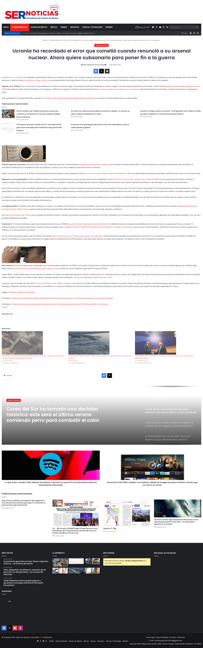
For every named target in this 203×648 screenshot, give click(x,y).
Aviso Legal (150, 637)
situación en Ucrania (12, 77)
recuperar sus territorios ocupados (93, 164)
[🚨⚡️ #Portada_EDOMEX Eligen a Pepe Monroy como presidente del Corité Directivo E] (76, 512)
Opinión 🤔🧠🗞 (109, 528)
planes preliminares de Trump (17, 215)
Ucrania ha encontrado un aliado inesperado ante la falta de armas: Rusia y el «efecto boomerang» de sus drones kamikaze (62, 298)
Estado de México (39, 27)
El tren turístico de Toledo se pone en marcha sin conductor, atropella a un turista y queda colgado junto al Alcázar (38, 114)
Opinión (108, 27)
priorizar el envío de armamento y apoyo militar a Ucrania (37, 268)
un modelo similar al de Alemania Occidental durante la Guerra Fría (70, 98)
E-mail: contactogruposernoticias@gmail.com (165, 640)
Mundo (64, 27)
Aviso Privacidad (162, 637)
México (54, 27)
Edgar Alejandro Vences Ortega (93, 65)
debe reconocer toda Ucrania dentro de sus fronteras (117, 89)
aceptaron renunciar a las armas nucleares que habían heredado (133, 179)
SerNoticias (47, 637)
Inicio (46, 40)
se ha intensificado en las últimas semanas (53, 283)
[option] (101, 415)
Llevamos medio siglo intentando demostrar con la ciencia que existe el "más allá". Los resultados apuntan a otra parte (176, 521)
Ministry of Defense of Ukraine (22, 292)
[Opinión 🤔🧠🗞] (126, 512)
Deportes (74, 27)
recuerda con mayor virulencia (36, 80)
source (5, 307)
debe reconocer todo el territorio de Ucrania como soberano (78, 236)
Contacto (172, 637)
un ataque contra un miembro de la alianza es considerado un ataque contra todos (98, 227)
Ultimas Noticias (19, 27)
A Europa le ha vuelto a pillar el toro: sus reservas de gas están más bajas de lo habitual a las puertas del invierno (39, 127)
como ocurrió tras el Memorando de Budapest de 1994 (108, 173)
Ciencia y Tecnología (92, 27)
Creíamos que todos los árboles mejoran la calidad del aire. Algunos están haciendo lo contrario (54, 414)
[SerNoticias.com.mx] (32, 12)
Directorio (181, 637)
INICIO (6, 27)
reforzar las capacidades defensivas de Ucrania (92, 277)
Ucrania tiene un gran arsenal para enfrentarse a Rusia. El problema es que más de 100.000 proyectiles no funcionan (59, 304)
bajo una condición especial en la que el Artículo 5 (88, 224)
